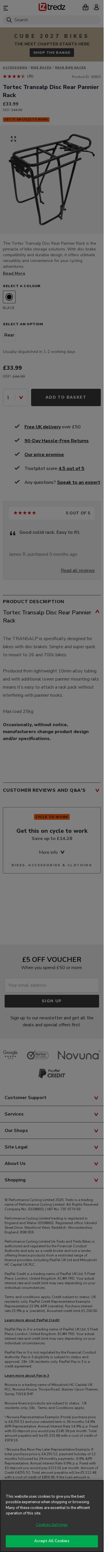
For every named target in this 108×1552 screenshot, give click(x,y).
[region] (52, 1516)
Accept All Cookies (51, 1541)
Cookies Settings (52, 1524)
